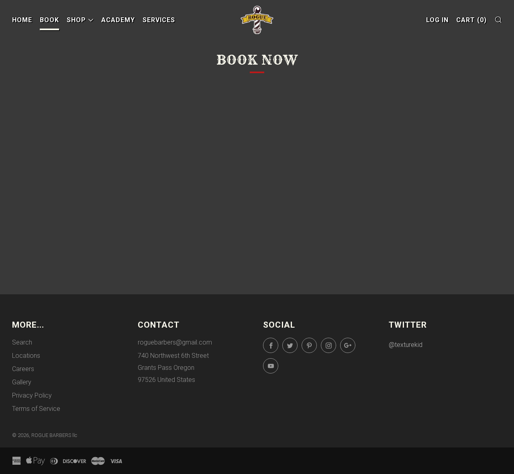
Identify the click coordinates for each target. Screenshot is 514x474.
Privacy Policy (32, 395)
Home (22, 20)
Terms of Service (36, 408)
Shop (76, 20)
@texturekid (405, 345)
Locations (26, 355)
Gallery (21, 382)
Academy (118, 20)
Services (159, 20)
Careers (23, 369)
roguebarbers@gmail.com (175, 342)
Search (22, 342)
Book (49, 20)
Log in (437, 20)
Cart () (471, 20)
